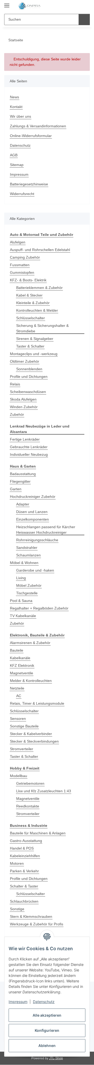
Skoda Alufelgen (23, 399)
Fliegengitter (20, 481)
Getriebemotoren (30, 783)
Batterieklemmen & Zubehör (39, 288)
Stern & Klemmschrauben (31, 916)
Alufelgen (17, 242)
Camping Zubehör (25, 257)
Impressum (18, 1001)
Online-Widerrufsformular (31, 136)
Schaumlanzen (28, 555)
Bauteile (16, 650)
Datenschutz (44, 1001)
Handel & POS (22, 848)
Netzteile (17, 688)
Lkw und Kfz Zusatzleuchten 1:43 (43, 791)
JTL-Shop (56, 1058)
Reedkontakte (27, 806)
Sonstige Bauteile (24, 726)
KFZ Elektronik (22, 665)
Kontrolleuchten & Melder (37, 310)
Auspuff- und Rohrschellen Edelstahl (40, 250)
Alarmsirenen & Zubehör (30, 643)
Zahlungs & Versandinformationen (38, 126)
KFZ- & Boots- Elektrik (28, 280)
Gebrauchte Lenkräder (29, 447)
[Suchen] (84, 19)
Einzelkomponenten (32, 519)
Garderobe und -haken (35, 570)
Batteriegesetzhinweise (29, 184)
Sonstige (17, 909)
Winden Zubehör (24, 407)
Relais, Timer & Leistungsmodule (37, 703)
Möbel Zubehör (29, 585)
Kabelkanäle (20, 658)
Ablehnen (47, 1045)
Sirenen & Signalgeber (34, 339)
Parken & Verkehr (24, 871)
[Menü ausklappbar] (6, 3)
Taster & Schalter (30, 346)
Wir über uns (20, 116)
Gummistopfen (22, 272)
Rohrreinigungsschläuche (37, 540)
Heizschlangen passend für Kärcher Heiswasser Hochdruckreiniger (45, 529)
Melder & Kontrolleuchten (31, 681)
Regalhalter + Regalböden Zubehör (39, 608)
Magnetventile (21, 673)
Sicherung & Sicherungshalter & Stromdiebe (42, 328)
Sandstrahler (26, 547)
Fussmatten (20, 265)
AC (18, 696)
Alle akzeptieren (47, 1015)
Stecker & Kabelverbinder (31, 734)
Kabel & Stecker (29, 295)
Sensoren (18, 718)
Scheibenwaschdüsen (28, 392)
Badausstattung (23, 474)
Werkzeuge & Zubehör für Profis (36, 924)
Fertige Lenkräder (25, 439)
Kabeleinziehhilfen (25, 856)
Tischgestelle (27, 593)
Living (21, 578)
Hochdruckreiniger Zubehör (32, 496)
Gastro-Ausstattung (26, 841)
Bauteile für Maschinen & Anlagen (38, 833)
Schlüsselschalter (30, 318)
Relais (15, 384)
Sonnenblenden (29, 369)
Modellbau (18, 776)
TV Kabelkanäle (23, 616)
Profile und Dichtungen (29, 376)
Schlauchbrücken (24, 901)
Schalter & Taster (24, 886)
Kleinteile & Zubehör (33, 303)
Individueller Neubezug (29, 454)
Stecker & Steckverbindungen (34, 741)
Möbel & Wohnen (24, 563)
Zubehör (17, 414)
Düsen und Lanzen (32, 512)
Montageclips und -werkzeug (33, 354)
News (14, 97)
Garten (15, 489)
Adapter (22, 504)
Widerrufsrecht (22, 194)
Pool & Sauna (21, 601)
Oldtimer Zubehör (24, 361)
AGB (13, 155)
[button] (69, 6)
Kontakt (16, 107)
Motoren (17, 863)
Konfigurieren (47, 1030)
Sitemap (17, 165)
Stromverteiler (21, 749)
